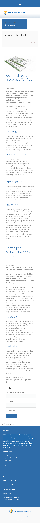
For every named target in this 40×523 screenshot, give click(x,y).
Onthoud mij (11, 411)
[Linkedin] (20, 4)
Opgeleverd (9, 424)
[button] (36, 12)
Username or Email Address (17, 392)
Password (10, 402)
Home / (34, 39)
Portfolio (34, 43)
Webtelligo (25, 516)
